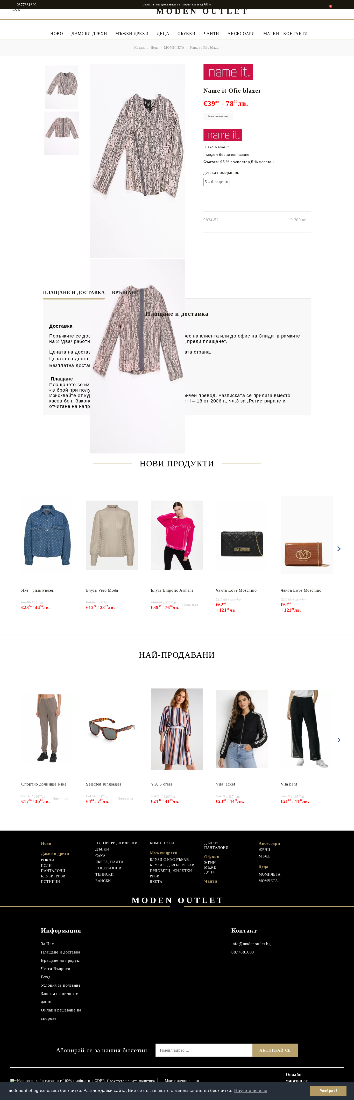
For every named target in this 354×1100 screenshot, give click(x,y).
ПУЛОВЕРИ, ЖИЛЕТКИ (116, 843)
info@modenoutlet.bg (251, 944)
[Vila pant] (307, 729)
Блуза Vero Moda (102, 590)
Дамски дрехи (89, 33)
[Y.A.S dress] (177, 729)
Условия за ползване (61, 985)
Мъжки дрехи (131, 33)
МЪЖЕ (210, 867)
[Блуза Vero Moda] (112, 535)
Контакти (295, 33)
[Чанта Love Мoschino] (242, 535)
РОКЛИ (47, 860)
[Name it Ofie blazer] (61, 87)
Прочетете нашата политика (131, 1081)
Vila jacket (225, 784)
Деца (163, 33)
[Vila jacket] (242, 729)
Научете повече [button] (250, 1090)
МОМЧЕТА (268, 881)
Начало (140, 47)
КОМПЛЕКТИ (162, 843)
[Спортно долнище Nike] (47, 729)
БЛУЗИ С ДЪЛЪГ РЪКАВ (172, 865)
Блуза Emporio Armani (172, 590)
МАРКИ (271, 33)
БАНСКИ (103, 881)
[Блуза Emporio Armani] (177, 535)
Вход (46, 977)
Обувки (186, 33)
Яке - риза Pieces (37, 590)
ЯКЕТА (156, 882)
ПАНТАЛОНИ (53, 871)
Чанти (212, 33)
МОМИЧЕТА (174, 47)
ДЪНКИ (102, 849)
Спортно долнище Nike (43, 784)
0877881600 (27, 5)
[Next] (338, 548)
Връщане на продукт (61, 960)
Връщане (125, 292)
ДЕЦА (209, 872)
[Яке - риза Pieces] (47, 535)
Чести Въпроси (55, 968)
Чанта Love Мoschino (236, 590)
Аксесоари (241, 33)
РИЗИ (155, 876)
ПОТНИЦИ (50, 882)
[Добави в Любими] (72, 489)
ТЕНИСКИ (104, 874)
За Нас (47, 944)
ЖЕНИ (210, 863)
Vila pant (289, 784)
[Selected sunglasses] (112, 729)
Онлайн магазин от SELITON (297, 1080)
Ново (46, 843)
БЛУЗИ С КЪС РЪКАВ (169, 860)
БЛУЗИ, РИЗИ (53, 876)
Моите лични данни (182, 1081)
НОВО (56, 33)
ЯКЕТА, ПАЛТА (109, 862)
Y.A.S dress (161, 784)
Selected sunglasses (104, 784)
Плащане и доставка (74, 292)
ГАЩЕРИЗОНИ (108, 868)
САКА (100, 856)
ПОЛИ (46, 866)
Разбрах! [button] (328, 1091)
